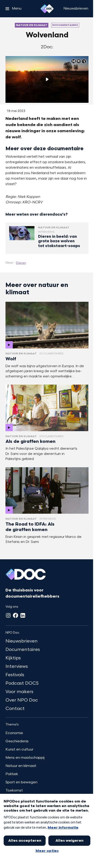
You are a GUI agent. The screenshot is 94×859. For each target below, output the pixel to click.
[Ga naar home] (47, 8)
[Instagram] (8, 615)
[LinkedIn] (23, 615)
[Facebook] (15, 615)
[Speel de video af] (47, 79)
